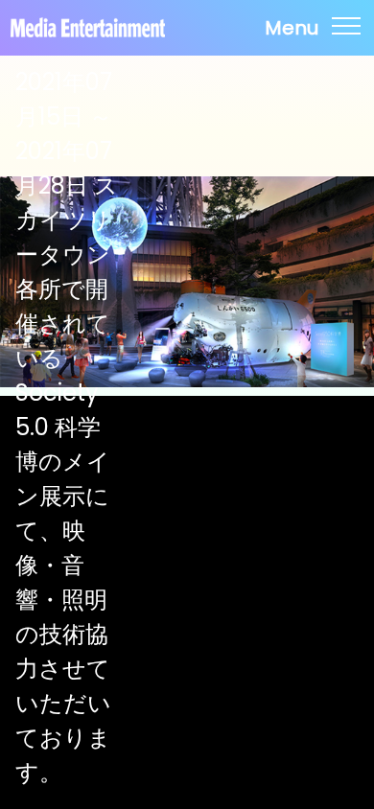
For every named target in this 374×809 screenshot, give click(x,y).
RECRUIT (187, 447)
